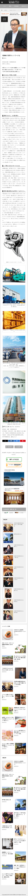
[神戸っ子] (14, 2)
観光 (10, 6)
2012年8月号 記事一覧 (9, 509)
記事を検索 (24, 6)
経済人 (5, 58)
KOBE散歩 (16, 6)
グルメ (4, 6)
